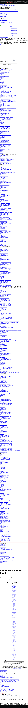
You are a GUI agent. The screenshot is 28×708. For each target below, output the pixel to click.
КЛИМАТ (10, 287)
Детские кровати (4, 464)
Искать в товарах (4, 61)
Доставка (8, 9)
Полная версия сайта (5, 694)
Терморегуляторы (4, 273)
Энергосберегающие (5, 418)
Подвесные (3, 165)
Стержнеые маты (4, 271)
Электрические (3, 249)
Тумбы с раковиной (5, 70)
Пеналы (2, 74)
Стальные (2, 136)
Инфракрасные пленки (5, 272)
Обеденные (3, 481)
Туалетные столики (5, 494)
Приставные (3, 168)
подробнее (15, 2)
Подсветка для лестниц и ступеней (8, 340)
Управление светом (5, 299)
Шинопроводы (3, 319)
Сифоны (2, 277)
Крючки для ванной (5, 111)
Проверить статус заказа (6, 688)
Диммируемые (3, 421)
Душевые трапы (4, 281)
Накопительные (4, 253)
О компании (3, 9)
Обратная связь (3, 561)
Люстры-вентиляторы (5, 303)
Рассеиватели (3, 382)
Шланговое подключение (6, 219)
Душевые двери (4, 156)
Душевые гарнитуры (5, 204)
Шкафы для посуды (5, 520)
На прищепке (3, 348)
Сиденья (2, 122)
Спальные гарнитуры (5, 536)
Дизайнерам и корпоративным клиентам (11, 10)
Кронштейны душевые (5, 208)
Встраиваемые (3, 310)
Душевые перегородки (5, 160)
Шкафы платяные (4, 514)
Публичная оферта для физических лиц (9, 679)
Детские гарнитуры (5, 540)
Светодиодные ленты (5, 376)
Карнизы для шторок (5, 145)
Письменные (3, 495)
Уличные (2, 387)
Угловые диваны (4, 457)
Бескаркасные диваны (5, 459)
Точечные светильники (5, 404)
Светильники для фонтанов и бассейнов (10, 450)
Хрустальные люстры (5, 294)
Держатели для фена (5, 99)
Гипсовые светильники (5, 325)
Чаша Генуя (3, 173)
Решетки (2, 283)
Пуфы (1, 509)
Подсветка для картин (5, 339)
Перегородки (3, 244)
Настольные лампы (4, 405)
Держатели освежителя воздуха (7, 100)
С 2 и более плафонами (5, 359)
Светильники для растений (6, 327)
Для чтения (3, 363)
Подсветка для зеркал (5, 337)
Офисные (2, 344)
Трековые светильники (5, 368)
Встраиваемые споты (5, 355)
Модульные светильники (6, 403)
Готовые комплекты (5, 195)
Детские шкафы (4, 516)
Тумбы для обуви (4, 502)
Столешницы (3, 181)
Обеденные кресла (4, 475)
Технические (3, 423)
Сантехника (3, 38)
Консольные (3, 490)
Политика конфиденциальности (8, 681)
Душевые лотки (4, 282)
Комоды (2, 81)
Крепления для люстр (5, 304)
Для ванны (2, 194)
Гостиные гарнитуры (5, 538)
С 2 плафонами (3, 334)
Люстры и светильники (12, 38)
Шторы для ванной (4, 131)
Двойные (2, 186)
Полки (1, 83)
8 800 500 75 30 (11, 5)
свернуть (25, 2)
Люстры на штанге (4, 298)
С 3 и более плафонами (5, 353)
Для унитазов (3, 222)
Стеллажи (2, 527)
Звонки (2, 434)
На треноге (2, 362)
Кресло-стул (3, 476)
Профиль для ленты (5, 378)
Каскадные (2, 296)
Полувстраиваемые (4, 185)
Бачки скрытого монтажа (6, 231)
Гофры (1, 278)
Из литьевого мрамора (5, 135)
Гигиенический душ (5, 215)
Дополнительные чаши (5, 262)
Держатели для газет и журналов (8, 94)
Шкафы (2, 77)
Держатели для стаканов (6, 96)
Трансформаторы (4, 439)
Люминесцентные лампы (6, 449)
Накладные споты (4, 354)
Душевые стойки (4, 209)
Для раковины (3, 192)
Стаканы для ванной (5, 124)
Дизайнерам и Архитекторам (7, 559)
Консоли (2, 82)
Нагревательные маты (5, 268)
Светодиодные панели (5, 328)
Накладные (3, 180)
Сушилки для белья (5, 128)
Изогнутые (2, 364)
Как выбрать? (3, 691)
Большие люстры (4, 295)
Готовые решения (4, 76)
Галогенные (3, 419)
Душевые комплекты (5, 205)
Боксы (1, 153)
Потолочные (3, 291)
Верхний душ (3, 206)
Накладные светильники (6, 313)
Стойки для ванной (5, 126)
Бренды (6, 37)
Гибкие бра (2, 336)
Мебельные (3, 326)
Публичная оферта (4, 558)
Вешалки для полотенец (6, 91)
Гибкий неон (3, 380)
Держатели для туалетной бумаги (8, 97)
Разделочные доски (4, 264)
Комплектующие (4, 86)
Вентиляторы (3, 452)
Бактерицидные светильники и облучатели (10, 330)
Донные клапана (4, 188)
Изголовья (2, 467)
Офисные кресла (4, 472)
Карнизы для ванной (5, 105)
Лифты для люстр (4, 301)
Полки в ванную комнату (6, 118)
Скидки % (2, 693)
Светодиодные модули (5, 381)
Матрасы (2, 466)
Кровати (2, 463)
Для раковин (3, 227)
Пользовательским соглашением (14, 668)
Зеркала (2, 73)
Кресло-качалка (4, 477)
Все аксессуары (4, 88)
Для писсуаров (3, 226)
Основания (2, 468)
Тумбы (1, 78)
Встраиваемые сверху (5, 182)
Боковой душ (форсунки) (6, 212)
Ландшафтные (3, 389)
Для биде (2, 199)
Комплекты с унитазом (5, 223)
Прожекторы (3, 390)
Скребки (2, 123)
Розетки (2, 428)
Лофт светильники (4, 323)
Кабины (2, 151)
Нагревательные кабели (6, 269)
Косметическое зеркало (5, 110)
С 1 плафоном (3, 332)
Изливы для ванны (4, 200)
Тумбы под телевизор (5, 504)
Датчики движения (4, 435)
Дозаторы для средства (5, 263)
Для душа (2, 196)
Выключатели (3, 431)
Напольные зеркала (5, 532)
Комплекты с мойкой (5, 259)
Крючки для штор (4, 113)
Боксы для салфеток (5, 90)
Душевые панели (4, 210)
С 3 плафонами (3, 335)
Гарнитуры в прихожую (6, 539)
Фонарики (2, 396)
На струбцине (3, 345)
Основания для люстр (5, 305)
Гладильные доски (4, 92)
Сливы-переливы (4, 146)
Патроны (2, 426)
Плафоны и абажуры (5, 300)
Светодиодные (3, 408)
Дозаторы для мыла (5, 103)
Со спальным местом (5, 458)
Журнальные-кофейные (5, 489)
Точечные (2, 312)
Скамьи (2, 512)
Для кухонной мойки (5, 197)
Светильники (3, 85)
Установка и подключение (6, 690)
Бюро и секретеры (4, 523)
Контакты (15, 11)
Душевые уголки (4, 155)
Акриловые (3, 133)
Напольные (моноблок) (5, 171)
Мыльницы (3, 114)
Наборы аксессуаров (5, 115)
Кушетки (2, 461)
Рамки (1, 430)
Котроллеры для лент (5, 384)
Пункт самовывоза (4, 556)
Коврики (2, 106)
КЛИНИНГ (15, 287)
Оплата (13, 9)
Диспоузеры (3, 260)
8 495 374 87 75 (3, 5)
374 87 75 (3, 13)
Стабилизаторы (4, 437)
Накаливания (3, 422)
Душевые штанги (4, 214)
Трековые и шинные (5, 316)
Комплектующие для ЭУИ (6, 441)
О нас (1, 675)
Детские (2, 346)
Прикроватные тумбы (5, 500)
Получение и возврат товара (7, 557)
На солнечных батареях (6, 393)
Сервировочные (4, 491)
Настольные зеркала (5, 534)
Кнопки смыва (3, 230)
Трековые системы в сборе (6, 317)
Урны (1, 129)
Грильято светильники (5, 446)
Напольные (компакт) (5, 169)
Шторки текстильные (5, 144)
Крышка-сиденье (4, 174)
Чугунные (2, 137)
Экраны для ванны (4, 141)
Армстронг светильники (6, 445)
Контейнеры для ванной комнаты (8, 108)
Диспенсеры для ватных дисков (8, 101)
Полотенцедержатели (5, 119)
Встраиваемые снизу (5, 183)
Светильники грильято (5, 400)
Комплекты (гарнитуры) (6, 69)
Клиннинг (6, 39)
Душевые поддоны (4, 158)
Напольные (3, 187)
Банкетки (2, 79)
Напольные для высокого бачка (7, 172)
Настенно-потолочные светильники (9, 322)
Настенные (2, 314)
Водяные (2, 248)
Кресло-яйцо (3, 479)
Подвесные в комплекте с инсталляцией (10, 167)
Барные (2, 482)
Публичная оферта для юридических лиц (10, 680)
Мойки (1, 258)
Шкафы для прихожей (5, 521)
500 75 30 (3, 14)
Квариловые (3, 138)
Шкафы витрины (4, 518)
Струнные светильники (6, 318)
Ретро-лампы (3, 409)
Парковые (2, 394)
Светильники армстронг (6, 399)
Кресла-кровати (4, 473)
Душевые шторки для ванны (7, 159)
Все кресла (2, 471)
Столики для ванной (5, 127)
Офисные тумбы (4, 505)
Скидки (2, 37)
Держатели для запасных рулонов (8, 95)
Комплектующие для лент (6, 385)
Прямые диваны (4, 455)
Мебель (11, 39)
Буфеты (2, 525)
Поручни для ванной (5, 120)
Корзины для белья (4, 109)
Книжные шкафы (4, 517)
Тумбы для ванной (4, 503)
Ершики (2, 104)
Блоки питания (3, 377)
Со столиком (3, 360)
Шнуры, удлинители (5, 436)
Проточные (3, 254)
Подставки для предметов (6, 117)
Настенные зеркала (4, 531)
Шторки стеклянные (5, 142)
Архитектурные (4, 391)
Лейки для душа (4, 213)
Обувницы (2, 522)
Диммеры (2, 432)
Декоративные (3, 342)
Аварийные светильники (6, 444)
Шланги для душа (4, 217)
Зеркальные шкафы (4, 72)
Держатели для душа (5, 218)
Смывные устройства (5, 242)
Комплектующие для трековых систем (9, 321)
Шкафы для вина (4, 526)
